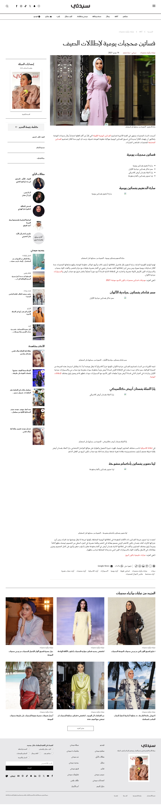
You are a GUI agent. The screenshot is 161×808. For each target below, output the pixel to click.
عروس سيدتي (99, 775)
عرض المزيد (80, 728)
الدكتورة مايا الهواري (24, 209)
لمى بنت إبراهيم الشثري (23, 181)
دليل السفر (100, 786)
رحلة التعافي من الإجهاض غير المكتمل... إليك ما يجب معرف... (20, 260)
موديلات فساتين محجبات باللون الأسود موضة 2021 (126, 280)
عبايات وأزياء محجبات (147, 52)
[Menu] (154, 6)
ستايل (102, 763)
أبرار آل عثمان (26, 195)
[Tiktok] (25, 6)
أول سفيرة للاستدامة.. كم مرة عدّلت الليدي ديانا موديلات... (21, 330)
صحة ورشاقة (96, 16)
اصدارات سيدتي (98, 781)
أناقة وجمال (34, 753)
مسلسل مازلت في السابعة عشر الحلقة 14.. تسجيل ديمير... (20, 391)
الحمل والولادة (27, 255)
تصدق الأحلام (40, 147)
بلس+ (58, 16)
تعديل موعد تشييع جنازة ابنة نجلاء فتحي (20, 430)
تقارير (102, 769)
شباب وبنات (27, 290)
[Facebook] (16, 6)
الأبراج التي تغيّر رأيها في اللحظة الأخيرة (21, 313)
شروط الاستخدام (151, 796)
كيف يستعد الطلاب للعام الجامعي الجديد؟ (20, 295)
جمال (108, 16)
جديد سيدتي (38, 250)
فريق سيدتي (74, 769)
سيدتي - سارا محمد (129, 52)
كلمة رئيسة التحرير (28, 127)
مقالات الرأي (38, 174)
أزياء (29, 326)
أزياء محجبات (81, 571)
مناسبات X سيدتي (73, 751)
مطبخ (47, 16)
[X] (30, 6)
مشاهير (125, 16)
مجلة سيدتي (74, 745)
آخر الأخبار (75, 786)
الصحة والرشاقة (22, 749)
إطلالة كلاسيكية (146, 448)
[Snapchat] (34, 6)
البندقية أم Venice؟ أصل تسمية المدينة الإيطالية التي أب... (21, 277)
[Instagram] (21, 6)
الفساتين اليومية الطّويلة (102, 136)
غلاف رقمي (74, 781)
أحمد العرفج (27, 225)
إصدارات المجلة (26, 64)
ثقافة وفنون (27, 273)
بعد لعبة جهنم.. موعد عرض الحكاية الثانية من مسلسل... (20, 411)
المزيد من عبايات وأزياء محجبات (135, 593)
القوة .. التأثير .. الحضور (38, 137)
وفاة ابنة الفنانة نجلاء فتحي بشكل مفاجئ (21, 352)
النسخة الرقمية (26, 114)
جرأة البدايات (41, 158)
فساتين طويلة (125, 571)
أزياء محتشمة (149, 574)
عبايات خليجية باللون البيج (135, 555)
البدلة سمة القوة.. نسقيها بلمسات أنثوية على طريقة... (21, 372)
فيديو (35, 16)
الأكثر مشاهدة (37, 346)
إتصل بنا (116, 796)
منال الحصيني (26, 236)
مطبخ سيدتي (99, 751)
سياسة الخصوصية (137, 796)
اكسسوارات (58, 271)
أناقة (116, 16)
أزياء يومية (114, 571)
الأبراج (29, 308)
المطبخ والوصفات (22, 753)
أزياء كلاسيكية (93, 571)
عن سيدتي (75, 757)
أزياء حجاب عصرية (67, 571)
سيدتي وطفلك (82, 16)
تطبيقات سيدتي (73, 775)
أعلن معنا (125, 796)
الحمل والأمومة (22, 757)
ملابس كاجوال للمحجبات (134, 574)
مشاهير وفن (47, 753)
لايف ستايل (68, 16)
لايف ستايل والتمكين (45, 749)
